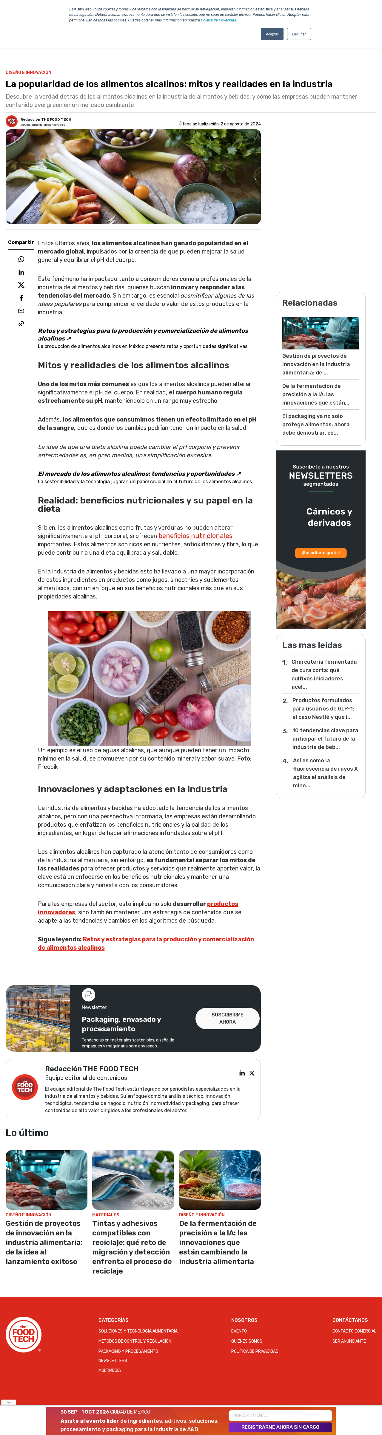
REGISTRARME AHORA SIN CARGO (280, 1427)
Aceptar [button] (272, 33)
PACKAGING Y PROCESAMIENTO (128, 1351)
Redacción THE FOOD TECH (46, 119)
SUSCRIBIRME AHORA (228, 1018)
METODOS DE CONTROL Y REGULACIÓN (134, 1341)
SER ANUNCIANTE (349, 1341)
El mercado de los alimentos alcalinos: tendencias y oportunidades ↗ (139, 473)
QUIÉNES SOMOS (246, 1341)
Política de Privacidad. (219, 19)
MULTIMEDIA (109, 1370)
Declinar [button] (299, 33)
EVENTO (239, 1331)
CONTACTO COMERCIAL (354, 1331)
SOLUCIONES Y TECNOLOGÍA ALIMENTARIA (138, 1331)
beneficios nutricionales (195, 536)
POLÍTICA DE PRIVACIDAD (254, 1351)
